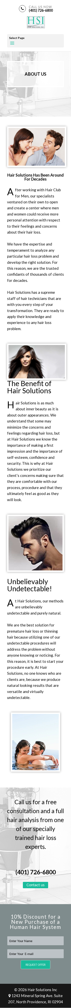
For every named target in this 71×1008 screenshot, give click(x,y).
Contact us (35, 885)
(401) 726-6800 (41, 8)
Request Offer (36, 964)
